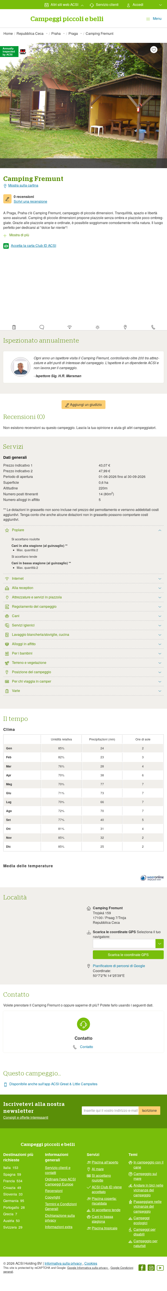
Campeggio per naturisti (145, 1243)
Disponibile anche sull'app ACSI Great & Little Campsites (53, 1083)
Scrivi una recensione (30, 201)
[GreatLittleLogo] (13, 14)
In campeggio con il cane (149, 1164)
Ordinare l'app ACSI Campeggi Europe (60, 1181)
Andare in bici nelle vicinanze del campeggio (148, 1190)
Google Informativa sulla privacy (88, 1268)
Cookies (90, 1263)
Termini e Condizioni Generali (61, 1206)
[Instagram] (151, 1268)
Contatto (86, 1047)
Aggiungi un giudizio (85, 404)
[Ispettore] (14, 326)
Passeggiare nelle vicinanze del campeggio (148, 1206)
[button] (83, 233)
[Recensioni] (42, 326)
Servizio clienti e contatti (57, 1170)
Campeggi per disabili (144, 1232)
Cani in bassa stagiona (102, 1219)
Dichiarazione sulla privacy (60, 1218)
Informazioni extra (58, 1226)
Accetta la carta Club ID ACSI (33, 245)
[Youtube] (160, 1268)
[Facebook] (142, 1268)
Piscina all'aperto (105, 1162)
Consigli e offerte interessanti (25, 1117)
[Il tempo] (97, 326)
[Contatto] (153, 326)
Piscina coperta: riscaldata (104, 1201)
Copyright (52, 1197)
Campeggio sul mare (145, 1176)
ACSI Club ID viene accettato (107, 1189)
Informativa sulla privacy (64, 1263)
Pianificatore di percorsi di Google (119, 965)
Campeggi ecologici (142, 1220)
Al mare (98, 1169)
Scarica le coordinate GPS (128, 954)
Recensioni (54, 1190)
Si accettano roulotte (101, 1178)
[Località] (125, 326)
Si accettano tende (106, 1209)
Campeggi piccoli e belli (48, 1144)
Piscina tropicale (104, 1228)
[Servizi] (69, 326)
